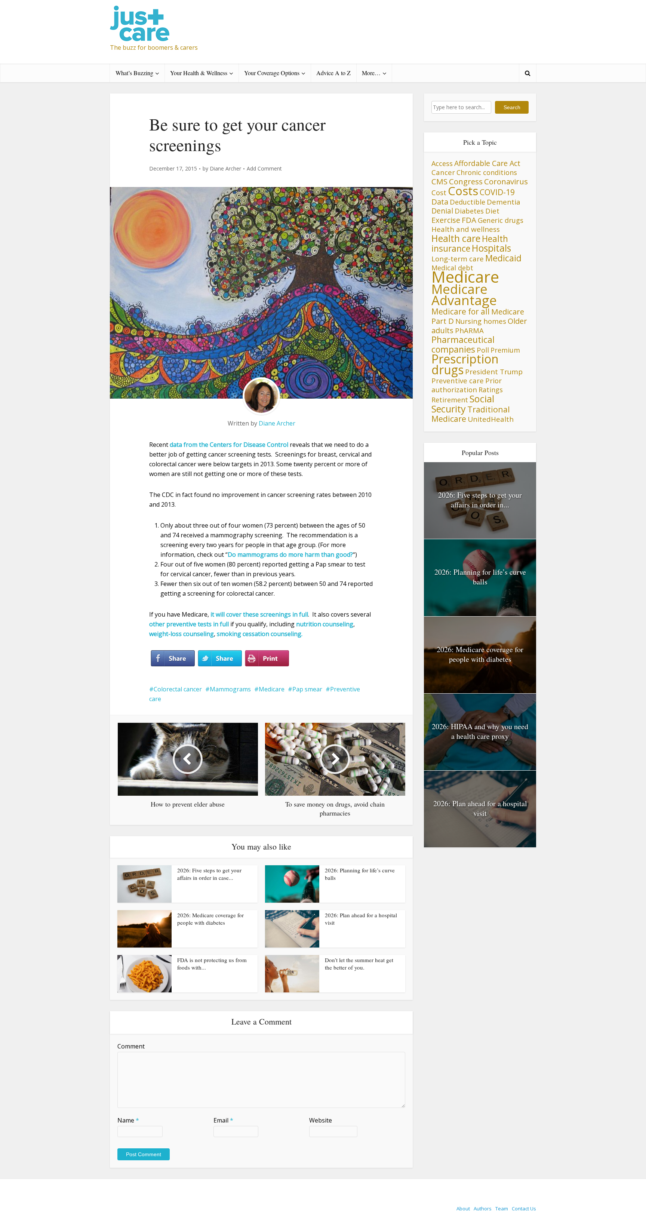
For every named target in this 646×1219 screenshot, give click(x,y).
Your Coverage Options (271, 73)
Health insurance (469, 243)
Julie (402, 392)
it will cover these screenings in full (259, 614)
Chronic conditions (486, 172)
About (463, 1208)
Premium (505, 350)
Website (320, 1120)
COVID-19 (497, 192)
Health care (455, 238)
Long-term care (457, 258)
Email (223, 1120)
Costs (463, 191)
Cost (438, 192)
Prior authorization (466, 385)
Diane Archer (225, 168)
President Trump (494, 372)
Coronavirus (506, 181)
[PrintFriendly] (266, 658)
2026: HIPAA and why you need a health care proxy (480, 731)
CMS (439, 181)
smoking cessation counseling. (259, 634)
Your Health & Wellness (198, 73)
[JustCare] (139, 23)
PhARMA (469, 330)
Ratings (491, 389)
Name (128, 1120)
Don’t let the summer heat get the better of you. (359, 963)
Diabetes (469, 210)
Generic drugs (500, 220)
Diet (492, 210)
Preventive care (457, 380)
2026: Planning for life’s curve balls (480, 577)
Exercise (445, 220)
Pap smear (307, 689)
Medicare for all (460, 311)
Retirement (449, 399)
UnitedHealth (491, 419)
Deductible (467, 201)
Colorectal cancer (178, 689)
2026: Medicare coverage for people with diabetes (210, 918)
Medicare (271, 689)
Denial (442, 211)
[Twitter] (219, 658)
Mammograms (230, 689)
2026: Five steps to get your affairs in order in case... (209, 873)
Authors (483, 1208)
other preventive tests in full (189, 624)
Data (439, 201)
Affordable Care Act (487, 163)
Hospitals (491, 248)
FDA (469, 220)
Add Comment (264, 168)
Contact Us (524, 1208)
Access (442, 163)
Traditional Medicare (470, 414)
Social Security (462, 403)
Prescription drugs (465, 364)
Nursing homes (480, 321)
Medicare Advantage (464, 294)
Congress (466, 181)
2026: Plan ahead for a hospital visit (480, 808)
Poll (483, 349)
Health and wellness (465, 229)
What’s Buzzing (134, 73)
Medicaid (503, 258)
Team (501, 1208)
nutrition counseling (324, 624)
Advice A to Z (333, 73)
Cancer (443, 172)
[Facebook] (172, 658)
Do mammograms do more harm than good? (290, 554)
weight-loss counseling (181, 634)
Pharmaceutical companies (463, 344)
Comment (131, 1046)
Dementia (503, 201)
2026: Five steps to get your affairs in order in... (480, 500)
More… (371, 73)
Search (512, 107)
